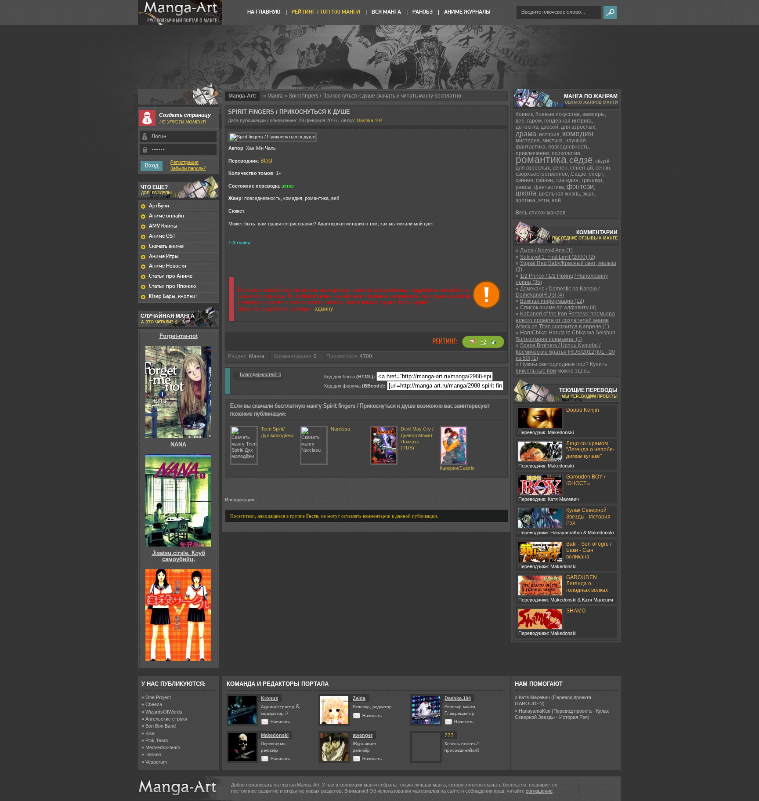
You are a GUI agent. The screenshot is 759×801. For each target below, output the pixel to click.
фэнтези (580, 186)
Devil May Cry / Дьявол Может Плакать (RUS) (417, 438)
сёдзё (581, 160)
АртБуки (159, 206)
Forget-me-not (178, 336)
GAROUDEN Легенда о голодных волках (587, 583)
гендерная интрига (568, 121)
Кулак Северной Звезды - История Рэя (588, 516)
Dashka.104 (370, 120)
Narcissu (340, 428)
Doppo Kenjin (582, 410)
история (549, 134)
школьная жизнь (559, 194)
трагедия (567, 180)
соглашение (539, 791)
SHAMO (576, 611)
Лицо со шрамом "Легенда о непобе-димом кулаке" (590, 449)
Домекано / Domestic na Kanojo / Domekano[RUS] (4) (558, 292)
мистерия (528, 141)
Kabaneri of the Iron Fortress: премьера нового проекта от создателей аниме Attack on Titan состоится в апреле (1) (565, 320)
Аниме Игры (163, 256)
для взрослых (578, 127)
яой (556, 200)
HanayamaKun (534, 711)
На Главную (263, 12)
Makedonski (275, 735)
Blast (266, 161)
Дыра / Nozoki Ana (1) (546, 250)
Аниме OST (162, 236)
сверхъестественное (542, 174)
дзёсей (549, 127)
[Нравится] (493, 341)
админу (323, 309)
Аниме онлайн (166, 216)
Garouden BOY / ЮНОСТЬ (585, 480)
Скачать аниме (166, 246)
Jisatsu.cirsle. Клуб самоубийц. (178, 556)
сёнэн (603, 168)
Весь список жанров (540, 213)
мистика (552, 141)
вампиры (593, 114)
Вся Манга (386, 12)
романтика (541, 159)
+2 (483, 342)
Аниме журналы (467, 12)
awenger (362, 735)
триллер (591, 180)
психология (566, 153)
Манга (275, 96)
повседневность (568, 147)
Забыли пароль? (188, 168)
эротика (525, 200)
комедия (577, 133)
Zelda (359, 698)
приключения (532, 153)
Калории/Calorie (457, 468)
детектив (527, 127)
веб (520, 121)
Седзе (578, 174)
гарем (534, 121)
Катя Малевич (534, 697)
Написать (280, 722)
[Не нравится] (472, 341)
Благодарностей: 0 (260, 374)
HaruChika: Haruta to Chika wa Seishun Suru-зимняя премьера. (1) (565, 336)
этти (543, 200)
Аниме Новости (167, 266)
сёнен (560, 168)
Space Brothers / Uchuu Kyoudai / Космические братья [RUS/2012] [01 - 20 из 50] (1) (565, 351)
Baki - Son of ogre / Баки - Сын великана (588, 550)
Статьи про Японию (172, 286)
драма (526, 134)
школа (526, 193)
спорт (596, 174)
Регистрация (184, 162)
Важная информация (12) (552, 301)
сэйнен (524, 180)
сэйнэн (544, 180)
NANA (178, 444)
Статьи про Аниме (170, 276)
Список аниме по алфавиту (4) (558, 307)
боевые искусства (557, 114)
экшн (588, 194)
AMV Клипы (163, 226)
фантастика (549, 187)
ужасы (523, 187)
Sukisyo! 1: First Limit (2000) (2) (557, 257)
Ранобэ (422, 12)
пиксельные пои (536, 371)
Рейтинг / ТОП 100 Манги (326, 12)
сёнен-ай (581, 168)
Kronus (269, 698)
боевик (524, 114)
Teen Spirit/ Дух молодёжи (277, 432)
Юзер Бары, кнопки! (173, 296)
